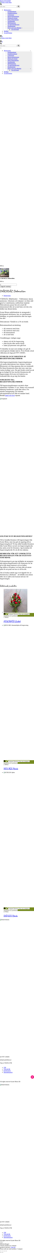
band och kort (10, 395)
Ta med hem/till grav (13, 24)
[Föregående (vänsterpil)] (0, 1252)
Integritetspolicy (8, 1072)
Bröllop (6, 31)
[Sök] (1, 4)
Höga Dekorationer (13, 19)
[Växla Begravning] (30, 50)
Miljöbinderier (12, 23)
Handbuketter (11, 26)
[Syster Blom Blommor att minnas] (6, 2)
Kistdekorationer (12, 13)
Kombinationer (12, 11)
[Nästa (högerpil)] (2, 1252)
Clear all (13, 1247)
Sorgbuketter (11, 21)
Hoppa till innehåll (5, 1)
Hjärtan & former (12, 18)
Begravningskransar (13, 16)
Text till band (15, 29)
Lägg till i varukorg (5, 286)
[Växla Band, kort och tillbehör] (30, 68)
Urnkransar (11, 15)
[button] (11, 10)
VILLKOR (7, 1069)
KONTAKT (7, 1071)
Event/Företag (8, 33)
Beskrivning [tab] (7, 295)
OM (5, 1067)
